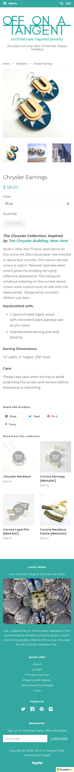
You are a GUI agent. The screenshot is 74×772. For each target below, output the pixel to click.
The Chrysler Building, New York (38, 241)
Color (7, 197)
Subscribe (59, 739)
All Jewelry (21, 63)
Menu (12, 3)
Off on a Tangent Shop (49, 750)
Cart (68, 3)
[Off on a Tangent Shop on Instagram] (51, 709)
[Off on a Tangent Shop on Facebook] (32, 709)
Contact (37, 669)
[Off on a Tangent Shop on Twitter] (23, 709)
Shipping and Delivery (37, 680)
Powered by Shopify (37, 755)
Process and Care (37, 674)
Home (6, 63)
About (37, 664)
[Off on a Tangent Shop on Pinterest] (41, 709)
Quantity (10, 214)
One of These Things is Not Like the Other (37, 574)
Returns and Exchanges (37, 685)
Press (37, 690)
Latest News (37, 567)
